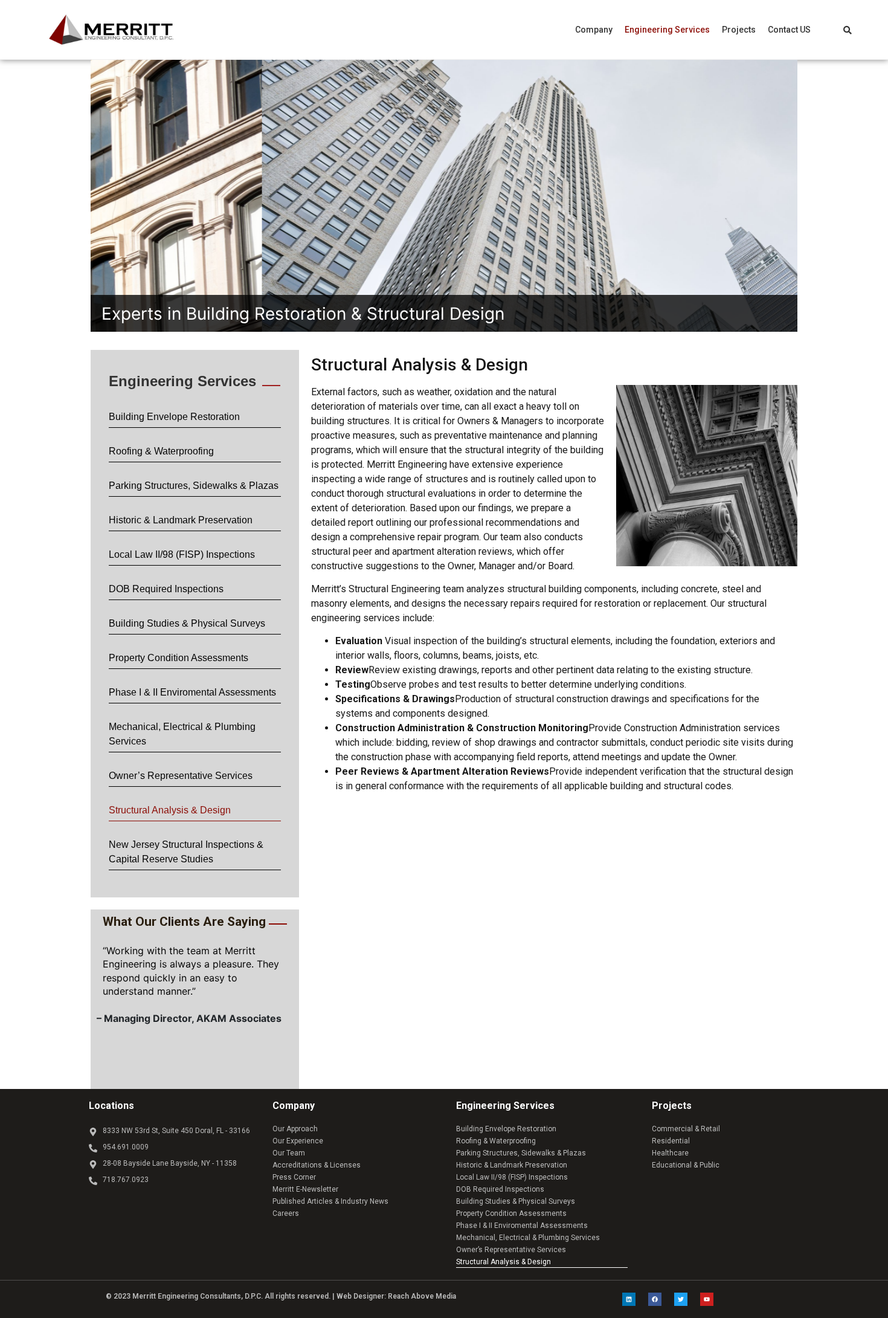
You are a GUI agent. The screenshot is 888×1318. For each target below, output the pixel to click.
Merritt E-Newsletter (305, 1189)
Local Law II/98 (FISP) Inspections (182, 554)
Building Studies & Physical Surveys (187, 623)
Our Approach (295, 1129)
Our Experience (297, 1141)
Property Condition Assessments (178, 658)
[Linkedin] (628, 1299)
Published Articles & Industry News (330, 1201)
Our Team (288, 1153)
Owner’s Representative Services (181, 775)
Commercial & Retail (686, 1129)
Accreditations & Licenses (316, 1165)
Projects (739, 29)
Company (594, 29)
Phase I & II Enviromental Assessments (192, 692)
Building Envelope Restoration (174, 417)
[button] (594, 29)
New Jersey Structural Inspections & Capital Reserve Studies (186, 851)
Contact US (789, 29)
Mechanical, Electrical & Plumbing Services (182, 734)
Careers (285, 1213)
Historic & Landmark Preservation (181, 520)
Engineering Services (667, 29)
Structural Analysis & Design (170, 810)
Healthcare (670, 1153)
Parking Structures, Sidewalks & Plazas (193, 485)
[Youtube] (706, 1299)
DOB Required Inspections (166, 589)
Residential (671, 1141)
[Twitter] (680, 1299)
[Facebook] (654, 1299)
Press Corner (294, 1177)
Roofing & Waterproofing (161, 451)
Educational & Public (685, 1165)
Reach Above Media (422, 1296)
